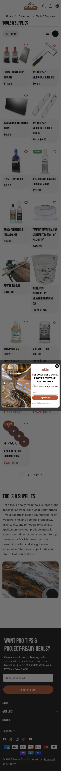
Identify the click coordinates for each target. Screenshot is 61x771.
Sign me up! (45, 398)
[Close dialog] (57, 366)
